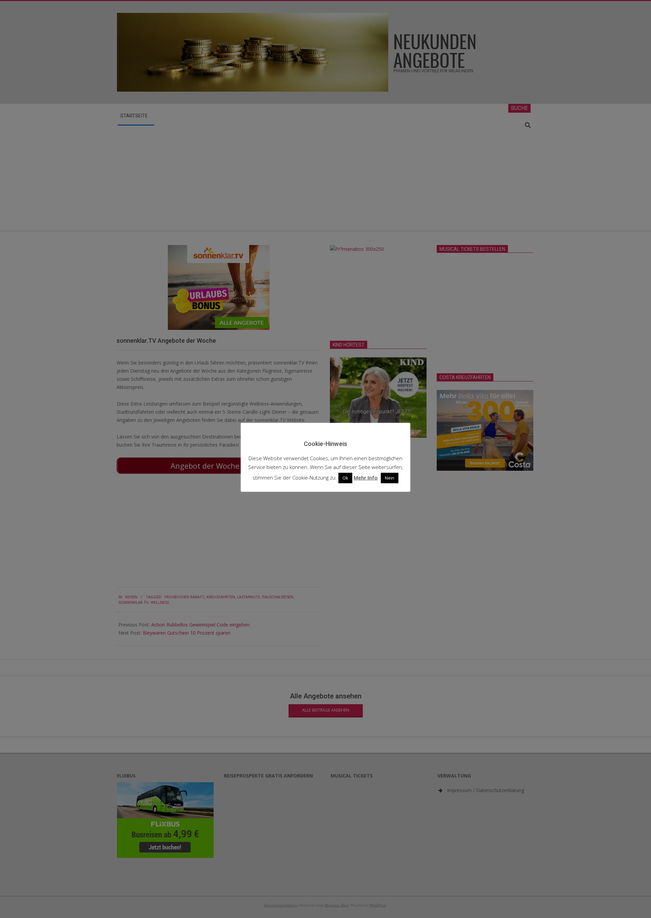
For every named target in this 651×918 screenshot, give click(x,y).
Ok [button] (345, 478)
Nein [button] (389, 478)
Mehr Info (366, 477)
